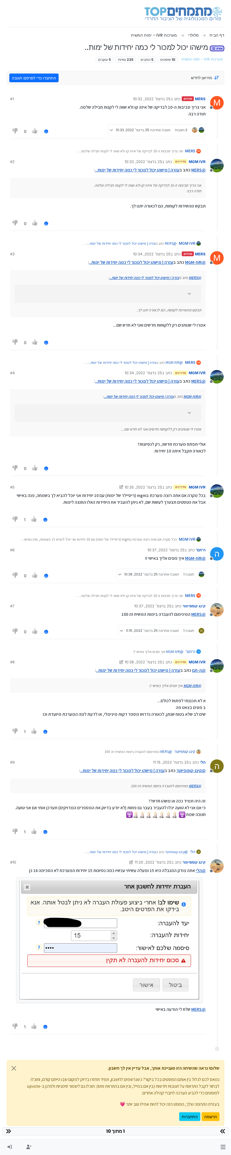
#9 (12, 762)
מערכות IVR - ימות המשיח (202, 59)
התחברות (190, 1116)
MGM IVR (197, 161)
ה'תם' (201, 550)
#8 (12, 662)
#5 (12, 487)
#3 (12, 254)
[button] (223, 1147)
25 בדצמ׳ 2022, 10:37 (166, 550)
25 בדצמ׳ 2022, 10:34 (151, 254)
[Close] (14, 1068)
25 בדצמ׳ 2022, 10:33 (143, 161)
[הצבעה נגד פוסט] (15, 131)
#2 (12, 161)
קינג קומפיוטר (194, 606)
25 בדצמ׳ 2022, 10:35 (143, 487)
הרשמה (210, 1116)
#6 (12, 550)
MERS (200, 99)
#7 (12, 606)
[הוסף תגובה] (46, 131)
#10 (13, 862)
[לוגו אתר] (183, 13)
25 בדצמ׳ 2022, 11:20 (153, 862)
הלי (203, 762)
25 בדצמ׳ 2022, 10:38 (143, 662)
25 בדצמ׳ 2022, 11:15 (171, 762)
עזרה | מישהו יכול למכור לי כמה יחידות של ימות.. (137, 170)
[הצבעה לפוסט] (35, 131)
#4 (12, 373)
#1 (12, 99)
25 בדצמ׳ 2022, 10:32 (151, 99)
